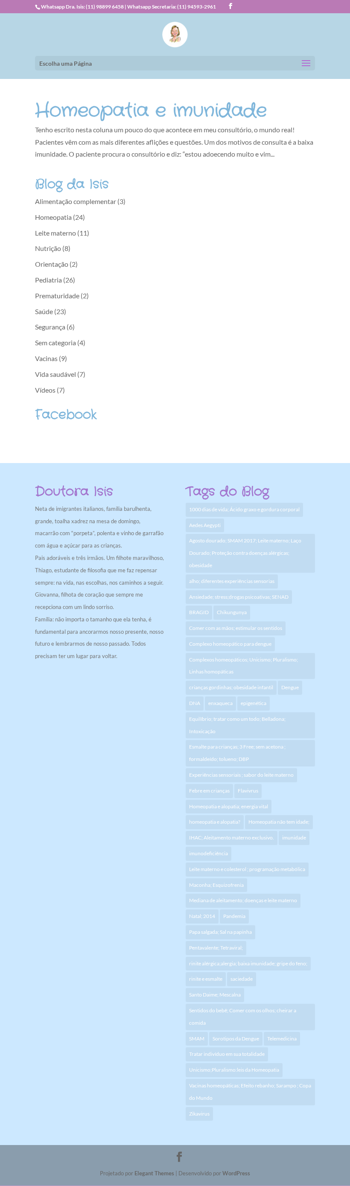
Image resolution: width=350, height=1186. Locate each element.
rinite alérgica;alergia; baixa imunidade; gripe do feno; (248, 963)
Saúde (44, 311)
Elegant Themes (154, 1173)
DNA (194, 703)
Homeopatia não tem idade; (278, 822)
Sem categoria (55, 342)
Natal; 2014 (202, 916)
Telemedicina (282, 1038)
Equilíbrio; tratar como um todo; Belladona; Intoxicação (237, 725)
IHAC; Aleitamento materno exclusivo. (231, 837)
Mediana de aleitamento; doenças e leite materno (243, 900)
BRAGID (199, 612)
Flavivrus (248, 790)
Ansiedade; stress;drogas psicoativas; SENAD (239, 597)
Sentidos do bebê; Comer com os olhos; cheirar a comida (242, 1016)
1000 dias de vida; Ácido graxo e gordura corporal (244, 509)
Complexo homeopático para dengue (230, 644)
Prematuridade (57, 295)
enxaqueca (220, 703)
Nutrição (48, 248)
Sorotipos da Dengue (236, 1038)
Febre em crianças (209, 790)
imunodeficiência (208, 853)
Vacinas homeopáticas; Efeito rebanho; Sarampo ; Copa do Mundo (250, 1091)
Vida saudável (55, 374)
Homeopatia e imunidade (151, 111)
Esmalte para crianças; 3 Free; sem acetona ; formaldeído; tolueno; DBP (237, 752)
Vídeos (45, 390)
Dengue (290, 687)
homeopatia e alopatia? (214, 822)
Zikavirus (199, 1113)
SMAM (196, 1038)
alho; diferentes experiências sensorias (231, 581)
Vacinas (46, 358)
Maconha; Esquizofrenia (216, 885)
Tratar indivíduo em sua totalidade (227, 1054)
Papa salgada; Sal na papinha (220, 932)
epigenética (253, 703)
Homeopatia (53, 217)
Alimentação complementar (75, 201)
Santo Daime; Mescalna (215, 994)
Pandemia (234, 916)
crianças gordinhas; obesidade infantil (231, 687)
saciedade (241, 979)
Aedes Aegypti (205, 525)
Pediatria (48, 280)
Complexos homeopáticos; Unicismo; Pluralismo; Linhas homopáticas (243, 665)
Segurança (50, 327)
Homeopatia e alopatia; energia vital (228, 806)
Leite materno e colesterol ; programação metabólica (247, 869)
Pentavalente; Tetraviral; (216, 947)
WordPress (236, 1173)
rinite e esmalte (205, 979)
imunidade (294, 837)
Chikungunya (232, 612)
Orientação (51, 264)
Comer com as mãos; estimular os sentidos (235, 628)
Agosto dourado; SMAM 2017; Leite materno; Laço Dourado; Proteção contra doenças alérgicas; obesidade (245, 552)
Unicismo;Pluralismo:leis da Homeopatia (234, 1070)
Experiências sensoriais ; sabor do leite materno (241, 775)
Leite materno (55, 233)
